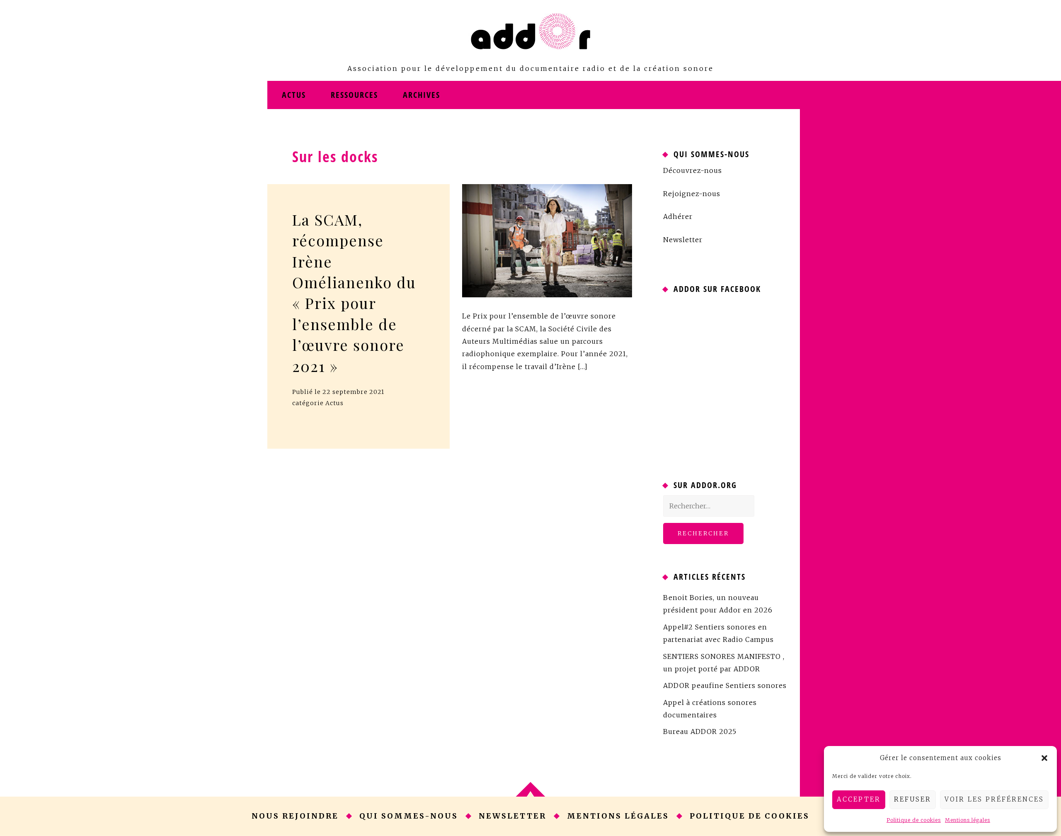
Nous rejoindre (295, 816)
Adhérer (678, 216)
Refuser (912, 799)
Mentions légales (967, 820)
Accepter (859, 799)
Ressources (354, 94)
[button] (1044, 758)
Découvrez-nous (692, 170)
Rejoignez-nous (691, 194)
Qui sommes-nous (408, 816)
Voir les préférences (994, 799)
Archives (421, 94)
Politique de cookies (914, 820)
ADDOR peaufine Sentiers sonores (725, 685)
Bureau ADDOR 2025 (699, 731)
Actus (294, 94)
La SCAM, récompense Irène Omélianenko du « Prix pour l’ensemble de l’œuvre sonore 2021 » (354, 292)
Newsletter (682, 240)
